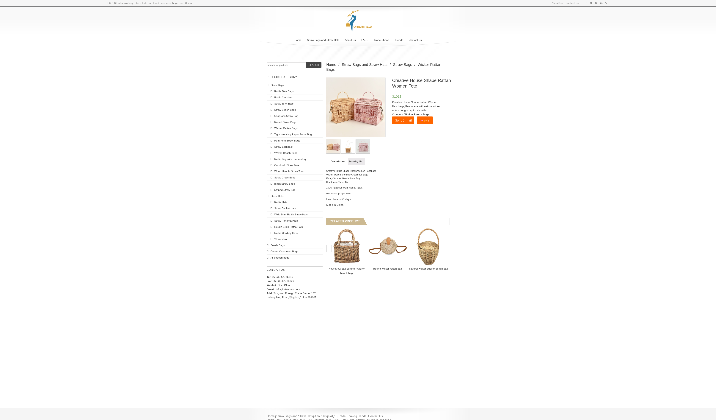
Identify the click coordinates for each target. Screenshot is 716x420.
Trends (399, 39)
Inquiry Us (355, 161)
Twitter (591, 3)
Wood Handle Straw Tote (289, 171)
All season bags (280, 257)
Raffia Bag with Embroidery (290, 159)
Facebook (586, 3)
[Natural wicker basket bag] (440, 246)
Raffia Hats (280, 202)
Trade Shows (381, 39)
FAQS (364, 39)
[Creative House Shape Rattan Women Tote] (333, 146)
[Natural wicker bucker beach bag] (399, 246)
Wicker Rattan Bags (286, 128)
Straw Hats (277, 196)
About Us (557, 2)
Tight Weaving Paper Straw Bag (293, 134)
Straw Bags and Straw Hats (323, 39)
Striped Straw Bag (285, 189)
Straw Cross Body (284, 177)
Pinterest (606, 3)
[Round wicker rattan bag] (358, 246)
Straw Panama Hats (286, 220)
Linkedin (601, 3)
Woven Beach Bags (285, 152)
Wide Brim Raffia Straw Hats (291, 214)
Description (338, 161)
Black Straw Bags (284, 183)
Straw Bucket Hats (285, 208)
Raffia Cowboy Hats (286, 232)
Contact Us (572, 2)
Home (298, 39)
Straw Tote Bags (283, 103)
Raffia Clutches (283, 97)
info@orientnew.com (288, 289)
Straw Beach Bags (285, 109)
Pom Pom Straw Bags (287, 140)
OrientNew (284, 285)
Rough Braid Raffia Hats (288, 226)
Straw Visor (281, 239)
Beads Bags (278, 245)
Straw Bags (277, 85)
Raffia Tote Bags (284, 91)
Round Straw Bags (285, 122)
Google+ (596, 3)
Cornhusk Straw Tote (286, 165)
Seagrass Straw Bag (286, 115)
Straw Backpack (283, 146)
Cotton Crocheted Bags (284, 251)
